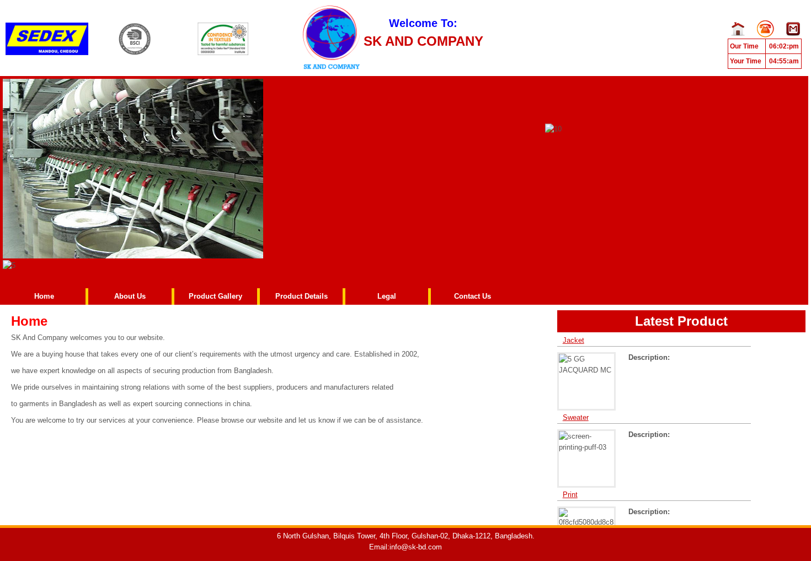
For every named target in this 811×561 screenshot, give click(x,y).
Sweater (576, 411)
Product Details (301, 296)
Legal (386, 296)
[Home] (47, 34)
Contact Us (472, 296)
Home (44, 296)
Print (570, 488)
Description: (649, 351)
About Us (130, 296)
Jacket (573, 334)
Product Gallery (215, 296)
